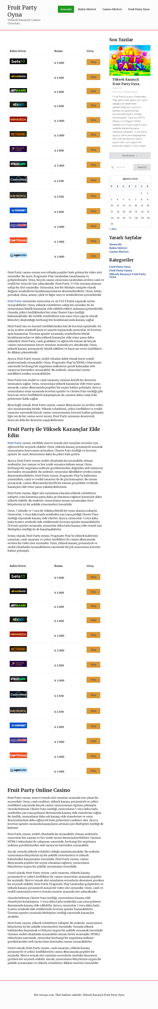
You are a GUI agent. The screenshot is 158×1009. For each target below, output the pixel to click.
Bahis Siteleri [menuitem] (87, 9)
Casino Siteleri (119, 251)
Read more (128, 155)
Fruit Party (15, 301)
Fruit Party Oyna (120, 266)
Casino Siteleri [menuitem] (112, 9)
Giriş (93, 62)
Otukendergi (130, 91)
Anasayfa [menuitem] (66, 9)
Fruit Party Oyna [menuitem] (139, 9)
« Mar (113, 228)
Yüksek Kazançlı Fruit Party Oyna (127, 275)
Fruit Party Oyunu (120, 270)
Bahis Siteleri (118, 248)
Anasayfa (115, 244)
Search (142, 167)
